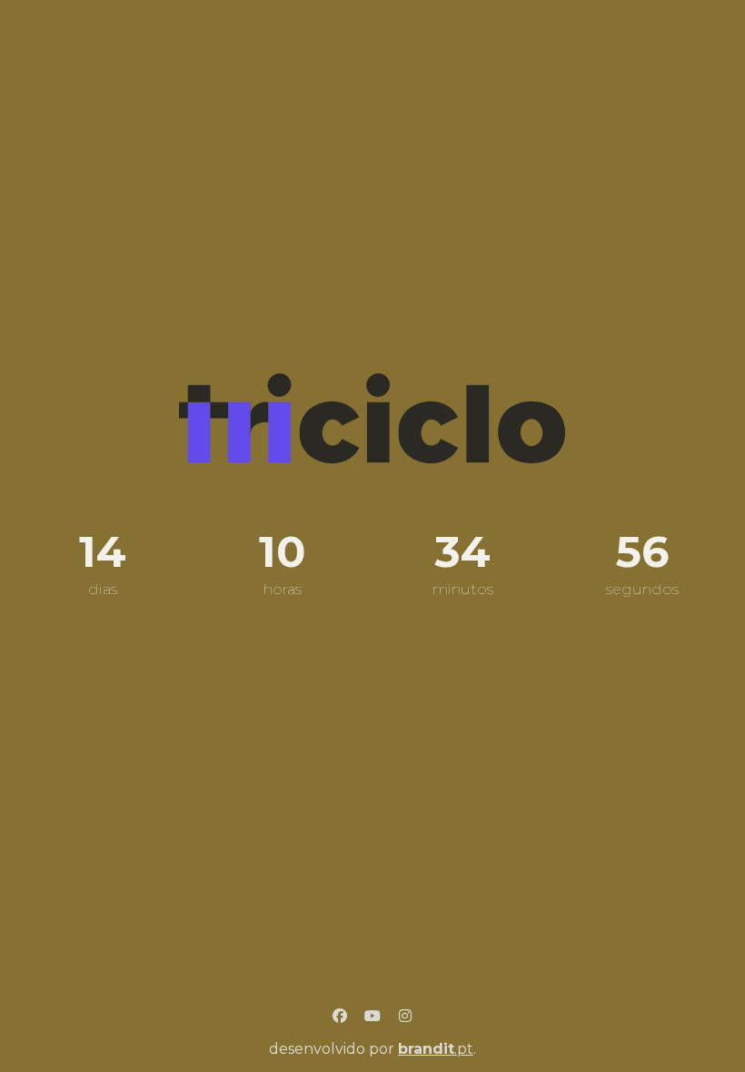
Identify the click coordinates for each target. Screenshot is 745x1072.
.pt (435, 1048)
